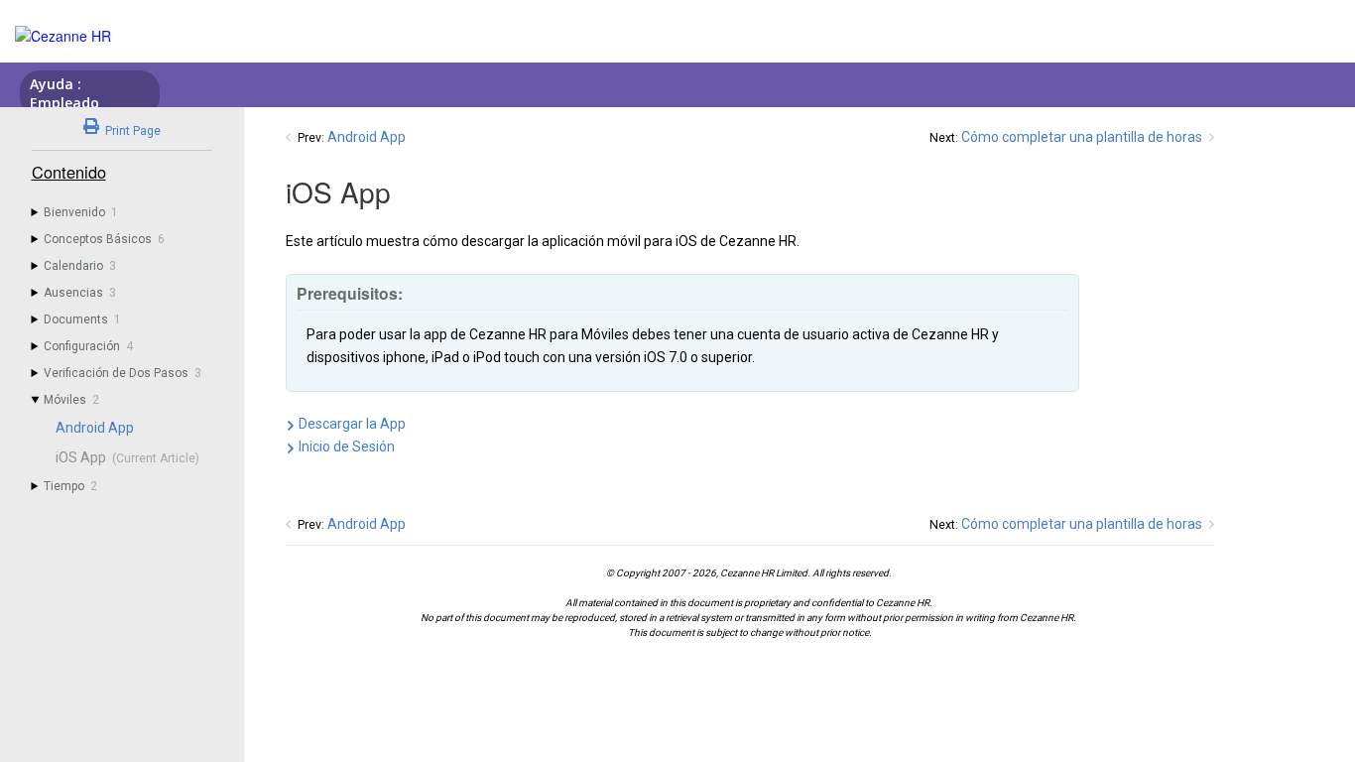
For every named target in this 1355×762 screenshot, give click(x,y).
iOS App (81, 457)
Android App (366, 137)
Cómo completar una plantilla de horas (1081, 137)
